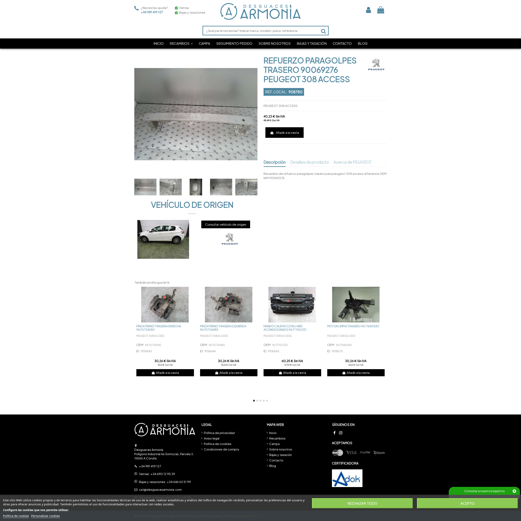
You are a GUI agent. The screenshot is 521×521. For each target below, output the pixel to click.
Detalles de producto (309, 162)
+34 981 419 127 (152, 12)
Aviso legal (211, 438)
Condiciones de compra (221, 449)
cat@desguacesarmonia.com (160, 489)
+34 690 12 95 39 (163, 474)
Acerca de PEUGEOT (353, 162)
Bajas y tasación (280, 455)
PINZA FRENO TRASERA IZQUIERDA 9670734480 (223, 327)
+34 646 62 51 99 (179, 482)
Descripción (275, 162)
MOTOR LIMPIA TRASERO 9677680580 (353, 326)
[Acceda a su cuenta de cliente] (368, 9)
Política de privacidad (219, 433)
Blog (272, 466)
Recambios (277, 438)
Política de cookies (217, 444)
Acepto (467, 503)
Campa (274, 444)
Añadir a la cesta (287, 132)
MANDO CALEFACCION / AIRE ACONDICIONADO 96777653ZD (285, 327)
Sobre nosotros (280, 449)
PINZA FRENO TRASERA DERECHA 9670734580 (158, 327)
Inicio (273, 433)
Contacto (276, 460)
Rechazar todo (362, 503)
